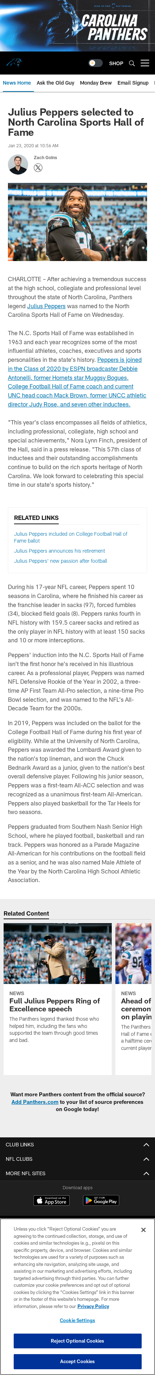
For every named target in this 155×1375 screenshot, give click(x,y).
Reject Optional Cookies (78, 1341)
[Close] (143, 1230)
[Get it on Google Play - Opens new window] (101, 1204)
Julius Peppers (46, 305)
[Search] (132, 63)
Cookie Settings (77, 1320)
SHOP (116, 63)
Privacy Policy (93, 1306)
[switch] (95, 63)
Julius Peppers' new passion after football (60, 561)
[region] (77, 1296)
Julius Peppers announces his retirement (59, 551)
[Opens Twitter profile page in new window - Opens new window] (38, 167)
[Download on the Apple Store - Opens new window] (51, 1201)
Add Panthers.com (35, 1102)
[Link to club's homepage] (14, 60)
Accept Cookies (77, 1361)
